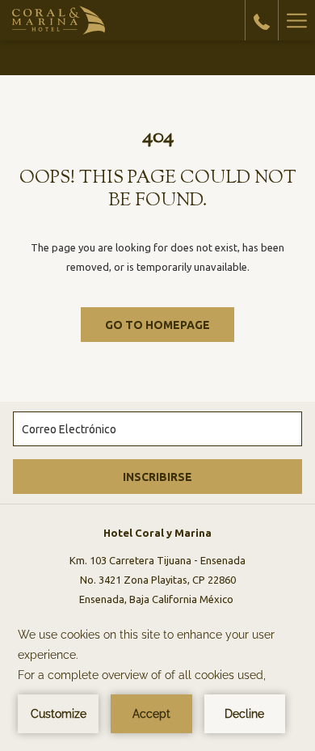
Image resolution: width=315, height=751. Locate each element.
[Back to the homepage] (58, 20)
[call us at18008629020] (262, 20)
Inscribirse (157, 476)
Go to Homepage (157, 325)
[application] (157, 679)
